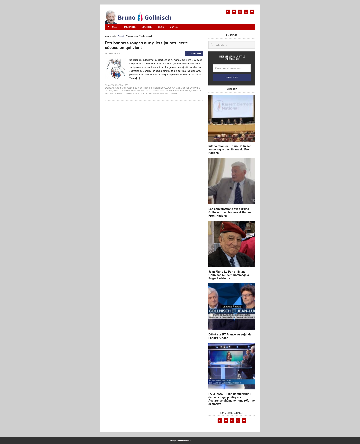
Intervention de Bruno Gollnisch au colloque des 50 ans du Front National (229, 149)
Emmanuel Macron (136, 90)
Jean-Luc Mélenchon (127, 93)
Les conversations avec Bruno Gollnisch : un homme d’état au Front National (229, 212)
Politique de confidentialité (180, 440)
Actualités (123, 85)
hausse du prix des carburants (175, 90)
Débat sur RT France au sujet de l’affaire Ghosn (229, 336)
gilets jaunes (152, 90)
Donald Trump (119, 90)
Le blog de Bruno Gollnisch (141, 17)
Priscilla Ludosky (168, 93)
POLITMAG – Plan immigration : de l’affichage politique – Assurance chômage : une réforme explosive (231, 399)
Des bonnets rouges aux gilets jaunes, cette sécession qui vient (146, 45)
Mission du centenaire (148, 93)
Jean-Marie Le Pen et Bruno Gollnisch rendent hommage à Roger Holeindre (228, 274)
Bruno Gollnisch (141, 88)
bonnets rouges (124, 88)
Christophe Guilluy (160, 88)
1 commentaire (194, 53)
